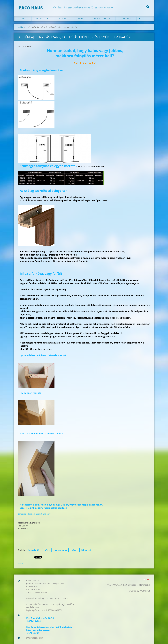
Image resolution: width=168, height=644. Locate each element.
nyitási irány (60, 550)
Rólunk (79, 18)
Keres (147, 7)
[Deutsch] (148, 580)
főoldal (22, 18)
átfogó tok (86, 550)
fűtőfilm (62, 18)
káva (74, 550)
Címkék (21, 550)
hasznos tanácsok (101, 18)
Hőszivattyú (42, 18)
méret (47, 550)
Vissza (20, 563)
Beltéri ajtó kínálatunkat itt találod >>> (35, 514)
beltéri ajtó (33, 550)
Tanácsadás (125, 18)
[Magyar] (144, 580)
